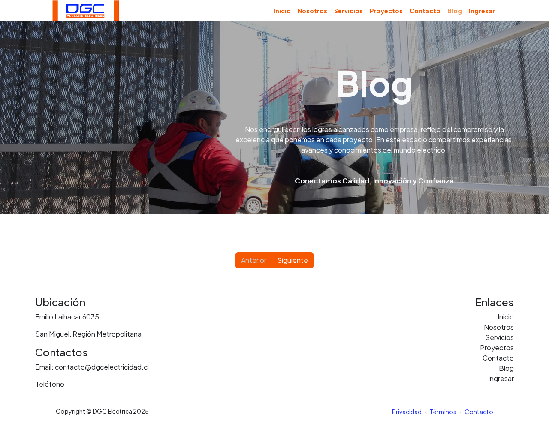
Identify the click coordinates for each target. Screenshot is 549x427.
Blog (506, 368)
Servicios (348, 11)
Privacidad (407, 411)
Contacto (425, 11)
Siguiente (292, 260)
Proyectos (386, 11)
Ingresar (482, 11)
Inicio (282, 11)
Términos (443, 411)
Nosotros (312, 11)
